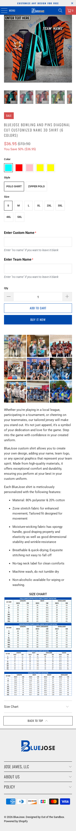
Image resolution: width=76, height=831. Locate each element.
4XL (8, 216)
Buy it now (38, 319)
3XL (60, 205)
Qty (6, 288)
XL (38, 205)
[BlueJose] (38, 10)
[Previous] (7, 49)
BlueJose (18, 817)
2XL (49, 205)
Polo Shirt (14, 186)
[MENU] (2, 10)
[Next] (68, 49)
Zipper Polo (36, 186)
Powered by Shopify (16, 821)
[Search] (60, 10)
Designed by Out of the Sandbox (45, 817)
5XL (19, 216)
